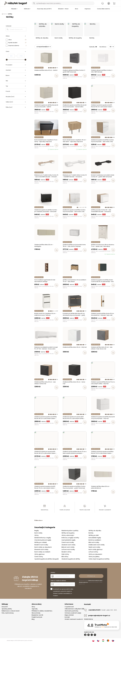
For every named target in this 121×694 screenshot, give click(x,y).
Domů (5, 14)
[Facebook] (85, 635)
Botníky (91, 533)
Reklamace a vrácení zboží (10, 611)
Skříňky (10, 14)
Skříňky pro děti (94, 535)
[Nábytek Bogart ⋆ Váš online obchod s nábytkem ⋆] (15, 3)
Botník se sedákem (95, 540)
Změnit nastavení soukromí (74, 619)
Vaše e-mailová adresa (58, 581)
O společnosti (69, 607)
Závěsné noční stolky (68, 545)
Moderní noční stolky (41, 545)
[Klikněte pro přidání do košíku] (56, 76)
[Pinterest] (95, 635)
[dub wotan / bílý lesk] (91, 149)
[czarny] (35, 79)
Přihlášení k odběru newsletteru (42, 611)
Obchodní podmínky (71, 611)
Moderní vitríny (66, 552)
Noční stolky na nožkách (42, 552)
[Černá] (63, 114)
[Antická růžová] (95, 114)
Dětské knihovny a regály (42, 538)
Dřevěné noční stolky (41, 549)
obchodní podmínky (83, 582)
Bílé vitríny (65, 557)
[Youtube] (92, 635)
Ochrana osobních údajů (73, 613)
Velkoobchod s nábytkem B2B (74, 609)
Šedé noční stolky (94, 547)
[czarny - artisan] (40, 79)
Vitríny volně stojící (68, 535)
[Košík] (114, 3)
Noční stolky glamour (95, 549)
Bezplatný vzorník (37, 615)
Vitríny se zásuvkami (95, 554)
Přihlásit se (91, 576)
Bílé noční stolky (94, 542)
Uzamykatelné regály (68, 540)
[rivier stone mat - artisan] (38, 79)
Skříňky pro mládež (40, 542)
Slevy (33, 607)
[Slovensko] (113, 640)
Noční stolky (38, 533)
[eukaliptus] (36, 254)
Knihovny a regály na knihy (70, 538)
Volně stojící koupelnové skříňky (99, 559)
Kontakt (67, 617)
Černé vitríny (38, 557)
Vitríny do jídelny (94, 557)
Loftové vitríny (93, 552)
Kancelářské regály (95, 538)
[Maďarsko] (103, 640)
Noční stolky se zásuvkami (43, 547)
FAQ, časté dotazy (8, 613)
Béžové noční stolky (68, 547)
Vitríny (36, 535)
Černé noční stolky (68, 542)
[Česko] (98, 640)
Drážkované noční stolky (97, 545)
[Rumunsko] (108, 640)
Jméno (52, 572)
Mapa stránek (69, 615)
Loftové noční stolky (68, 549)
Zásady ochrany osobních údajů (95, 580)
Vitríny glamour (39, 554)
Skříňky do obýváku (95, 531)
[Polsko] (93, 640)
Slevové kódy (36, 613)
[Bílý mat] (65, 114)
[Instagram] (88, 635)
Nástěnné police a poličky (70, 531)
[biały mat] (36, 79)
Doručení (5, 607)
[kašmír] (91, 114)
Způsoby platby (7, 609)
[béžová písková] (35, 254)
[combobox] (63, 3)
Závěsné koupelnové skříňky (71, 559)
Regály (36, 531)
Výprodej (34, 609)
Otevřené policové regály (42, 540)
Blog (33, 619)
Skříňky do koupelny (68, 533)
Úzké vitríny (65, 554)
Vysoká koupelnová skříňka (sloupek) (46, 559)
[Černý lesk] (93, 149)
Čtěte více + (38, 520)
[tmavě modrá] (95, 391)
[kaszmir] (42, 79)
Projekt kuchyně (37, 617)
